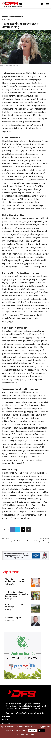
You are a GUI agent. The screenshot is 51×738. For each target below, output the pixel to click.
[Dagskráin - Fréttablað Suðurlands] (12, 4)
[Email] (23, 529)
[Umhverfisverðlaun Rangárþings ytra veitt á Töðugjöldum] (35, 595)
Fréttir (5, 16)
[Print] (28, 529)
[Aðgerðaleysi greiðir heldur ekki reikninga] (35, 582)
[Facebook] (12, 529)
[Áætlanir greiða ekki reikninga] (35, 608)
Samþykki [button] (32, 730)
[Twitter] (17, 529)
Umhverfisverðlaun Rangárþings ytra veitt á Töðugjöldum (16, 594)
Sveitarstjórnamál (15, 16)
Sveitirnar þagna (13, 618)
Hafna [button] (41, 730)
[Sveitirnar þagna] (35, 621)
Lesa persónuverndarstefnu (25, 735)
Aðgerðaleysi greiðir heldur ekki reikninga (15, 580)
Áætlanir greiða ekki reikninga (14, 606)
